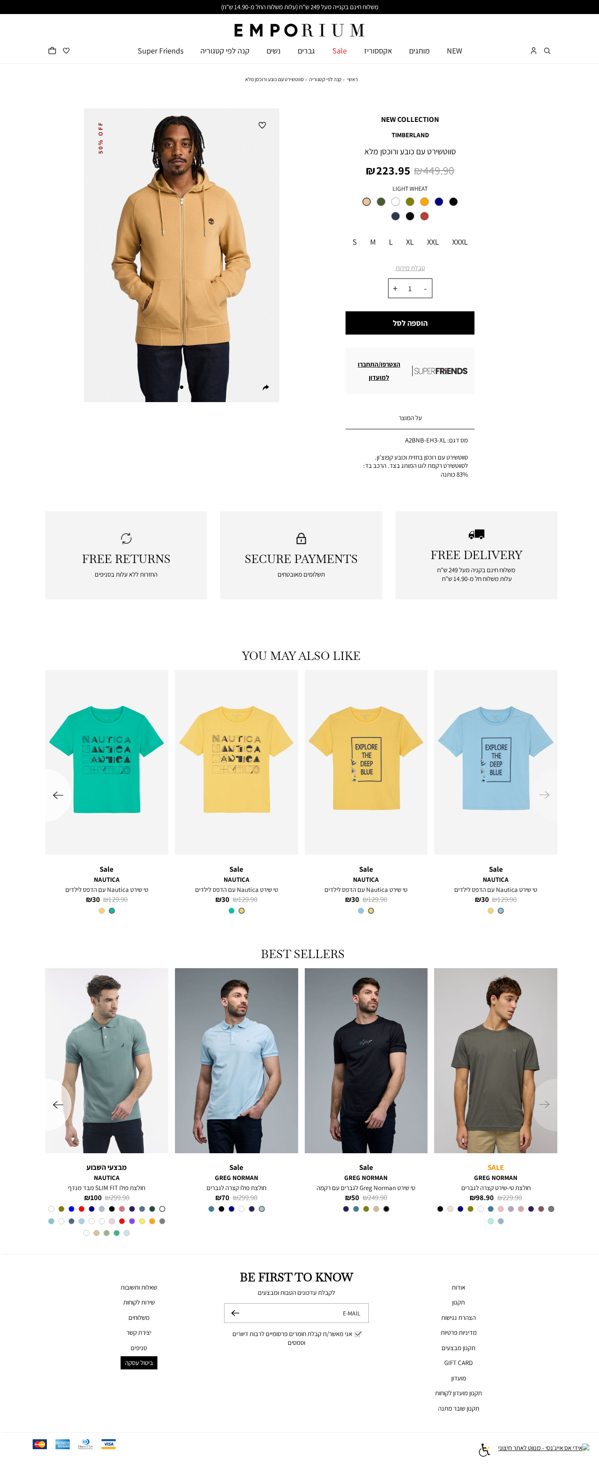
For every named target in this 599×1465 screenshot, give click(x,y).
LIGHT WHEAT (410, 188)
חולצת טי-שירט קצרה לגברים (496, 1187)
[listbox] (410, 211)
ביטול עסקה (139, 1362)
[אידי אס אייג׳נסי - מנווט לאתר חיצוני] (543, 1451)
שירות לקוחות (139, 1302)
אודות (458, 1287)
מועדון (458, 1378)
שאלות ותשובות (139, 1287)
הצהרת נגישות (458, 1317)
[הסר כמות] (425, 288)
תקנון (458, 1302)
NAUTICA (496, 879)
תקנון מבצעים (458, 1348)
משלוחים (139, 1317)
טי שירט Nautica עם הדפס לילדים (495, 889)
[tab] (410, 418)
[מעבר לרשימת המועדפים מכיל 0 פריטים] (66, 50)
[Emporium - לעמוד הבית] (299, 25)
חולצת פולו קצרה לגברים (236, 1187)
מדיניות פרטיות (459, 1332)
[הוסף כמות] (395, 288)
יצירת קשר (138, 1332)
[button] (547, 50)
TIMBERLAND (410, 135)
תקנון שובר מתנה (458, 1408)
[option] (367, 202)
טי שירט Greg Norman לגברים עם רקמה (366, 1187)
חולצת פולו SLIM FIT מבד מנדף (106, 1187)
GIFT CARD (458, 1362)
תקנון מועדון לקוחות (458, 1393)
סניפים (139, 1348)
